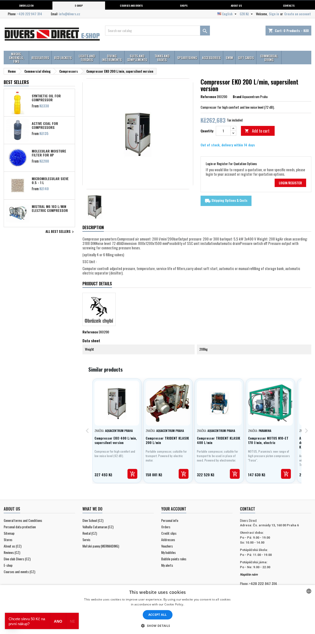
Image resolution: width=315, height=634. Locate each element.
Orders (165, 526)
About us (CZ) (12, 545)
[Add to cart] (132, 474)
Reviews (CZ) (12, 552)
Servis (86, 539)
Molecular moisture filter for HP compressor (49, 152)
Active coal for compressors (45, 125)
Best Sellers (16, 82)
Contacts (289, 5)
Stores (8, 539)
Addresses (168, 539)
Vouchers (167, 545)
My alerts (167, 565)
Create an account (297, 13)
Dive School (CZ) (92, 520)
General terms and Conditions (23, 520)
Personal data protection (20, 526)
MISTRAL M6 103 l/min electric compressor (50, 208)
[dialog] (157, 609)
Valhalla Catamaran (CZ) (97, 526)
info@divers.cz (69, 13)
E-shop (79, 5)
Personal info (169, 520)
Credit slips (168, 533)
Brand (237, 96)
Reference (208, 96)
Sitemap (9, 533)
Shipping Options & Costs (226, 201)
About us (236, 5)
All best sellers (60, 232)
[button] (157, 625)
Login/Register (290, 182)
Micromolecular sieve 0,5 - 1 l (50, 180)
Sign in (274, 13)
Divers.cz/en (26, 5)
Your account (173, 509)
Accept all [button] (157, 615)
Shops (183, 5)
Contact (247, 509)
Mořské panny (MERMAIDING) (100, 545)
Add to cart (257, 131)
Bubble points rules (173, 558)
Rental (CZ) (89, 533)
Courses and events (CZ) (19, 571)
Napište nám (249, 574)
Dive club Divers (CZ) (17, 558)
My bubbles (168, 552)
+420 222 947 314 (29, 13)
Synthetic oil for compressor (46, 97)
